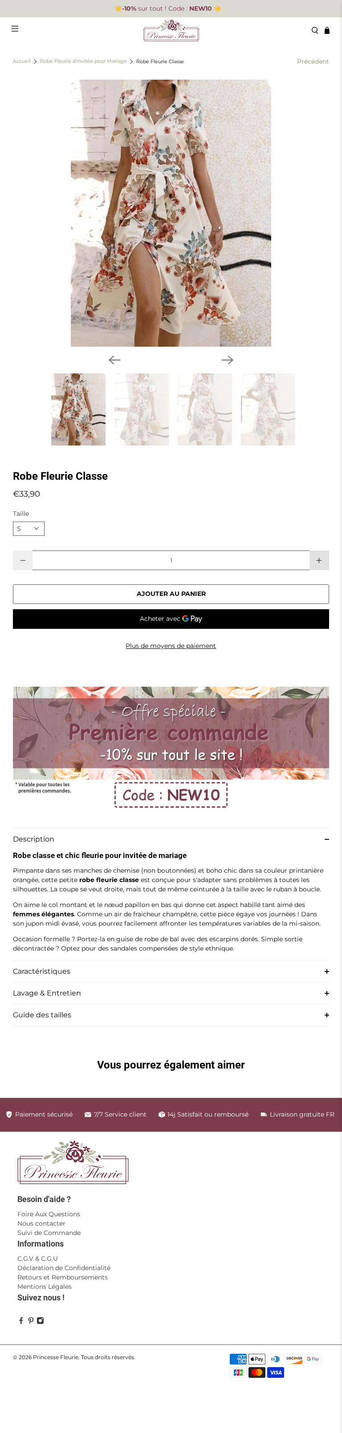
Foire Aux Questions (48, 1214)
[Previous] (114, 360)
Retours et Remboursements (62, 1277)
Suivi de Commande (49, 1233)
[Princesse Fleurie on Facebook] (21, 1322)
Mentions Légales (44, 1287)
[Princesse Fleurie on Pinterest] (31, 1322)
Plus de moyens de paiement (171, 646)
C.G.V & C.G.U (37, 1259)
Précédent (313, 61)
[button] (171, 839)
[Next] (227, 360)
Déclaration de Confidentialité (63, 1268)
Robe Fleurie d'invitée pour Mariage (83, 61)
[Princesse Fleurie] (171, 30)
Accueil (22, 61)
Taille (21, 514)
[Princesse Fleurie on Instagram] (40, 1322)
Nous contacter (41, 1223)
